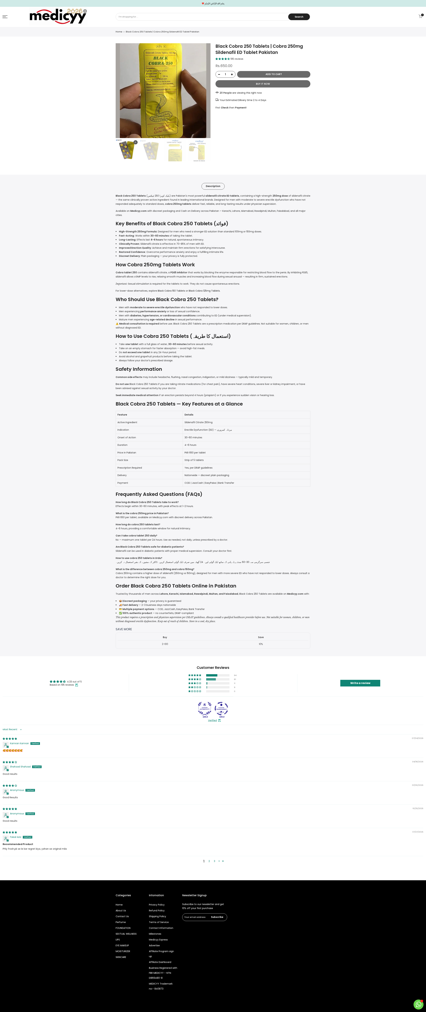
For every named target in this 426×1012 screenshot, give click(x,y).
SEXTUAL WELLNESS (126, 933)
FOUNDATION (123, 928)
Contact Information (161, 928)
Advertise (154, 945)
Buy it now (263, 83)
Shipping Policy (157, 916)
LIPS (118, 939)
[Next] (204, 90)
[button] (222, 59)
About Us (121, 910)
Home (119, 31)
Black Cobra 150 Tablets (171, 290)
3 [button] (214, 861)
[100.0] (204, 708)
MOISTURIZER (123, 951)
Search (299, 16)
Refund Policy (157, 910)
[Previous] (121, 90)
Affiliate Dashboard (160, 962)
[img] (10, 738)
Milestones (155, 933)
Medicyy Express (158, 939)
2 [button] (209, 861)
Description (213, 186)
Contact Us (122, 916)
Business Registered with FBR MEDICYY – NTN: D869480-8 (163, 973)
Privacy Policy (157, 904)
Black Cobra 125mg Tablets (204, 290)
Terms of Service (159, 922)
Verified (212, 720)
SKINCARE (121, 957)
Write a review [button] (360, 683)
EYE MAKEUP (122, 945)
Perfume (121, 922)
